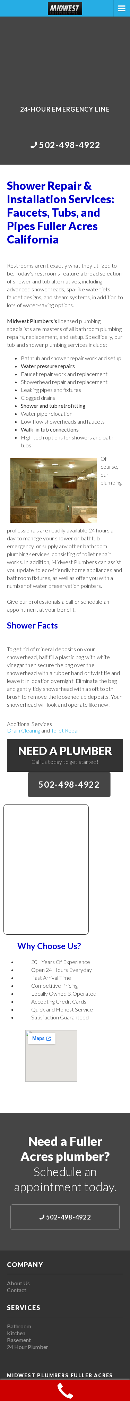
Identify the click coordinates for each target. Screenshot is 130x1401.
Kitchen (16, 1333)
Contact (16, 1290)
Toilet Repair (65, 730)
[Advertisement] (65, 56)
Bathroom (19, 1326)
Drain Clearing (23, 730)
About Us (18, 1283)
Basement (19, 1340)
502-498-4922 (68, 784)
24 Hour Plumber (27, 1346)
